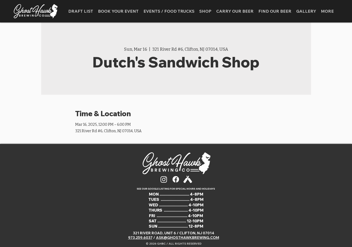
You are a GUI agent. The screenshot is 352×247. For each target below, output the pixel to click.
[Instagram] (163, 179)
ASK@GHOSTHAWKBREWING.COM (187, 237)
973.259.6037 (140, 237)
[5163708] (187, 179)
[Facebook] (175, 179)
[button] (169, 11)
